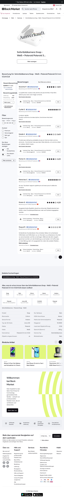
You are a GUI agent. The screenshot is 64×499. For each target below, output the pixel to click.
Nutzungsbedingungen (46, 453)
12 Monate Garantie (45, 460)
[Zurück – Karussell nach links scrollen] (56, 342)
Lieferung (16, 466)
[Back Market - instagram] (4, 462)
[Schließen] (62, 2)
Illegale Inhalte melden (46, 475)
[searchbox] (32, 9)
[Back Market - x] (7, 466)
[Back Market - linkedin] (7, 462)
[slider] (3, 123)
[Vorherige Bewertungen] (56, 257)
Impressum (43, 473)
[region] (32, 357)
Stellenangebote (7, 453)
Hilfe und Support (18, 473)
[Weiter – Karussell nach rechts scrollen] (60, 342)
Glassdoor (59, 451)
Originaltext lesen (34, 214)
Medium (59, 453)
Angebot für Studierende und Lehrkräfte (6, 458)
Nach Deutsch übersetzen (25, 97)
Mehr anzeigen (23, 243)
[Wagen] (60, 9)
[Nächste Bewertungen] (60, 257)
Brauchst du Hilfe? (48, 9)
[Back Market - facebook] (4, 466)
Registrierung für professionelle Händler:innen (18, 455)
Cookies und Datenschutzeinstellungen (47, 465)
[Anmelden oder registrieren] (56, 9)
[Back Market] (11, 9)
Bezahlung (17, 464)
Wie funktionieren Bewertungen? (8, 106)
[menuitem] (16, 13)
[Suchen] (22, 9)
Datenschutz (43, 462)
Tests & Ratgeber (18, 475)
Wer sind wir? (6, 451)
